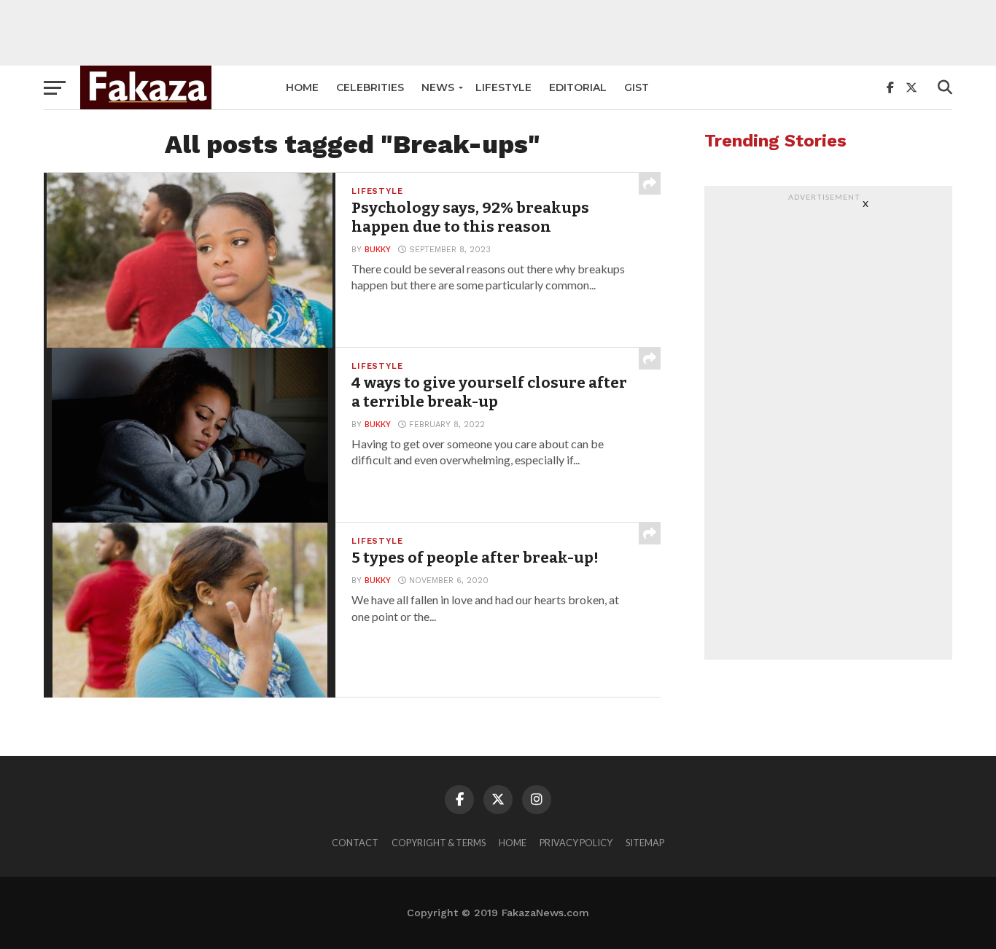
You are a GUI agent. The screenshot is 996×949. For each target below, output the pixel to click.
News (437, 87)
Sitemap (645, 842)
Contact (355, 842)
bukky (378, 249)
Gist (636, 87)
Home (302, 87)
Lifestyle (503, 87)
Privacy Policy (576, 842)
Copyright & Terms (439, 842)
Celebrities (370, 87)
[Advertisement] (498, 33)
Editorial (578, 87)
